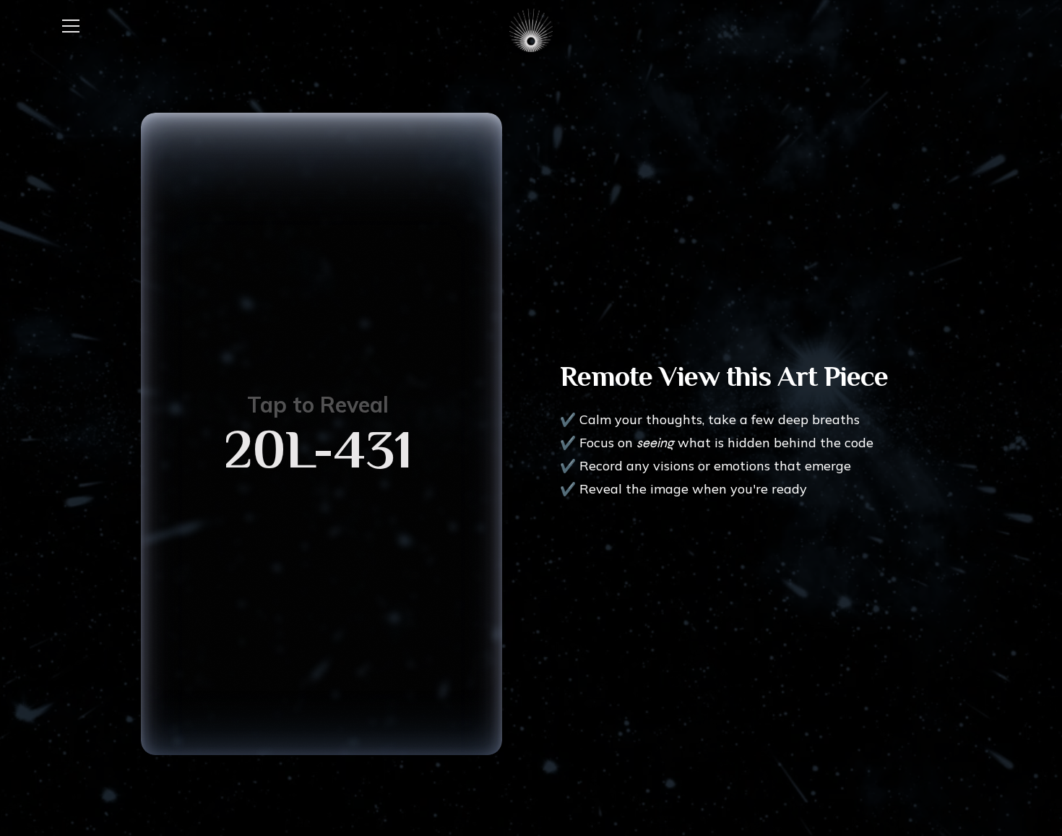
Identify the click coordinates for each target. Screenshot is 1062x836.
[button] (70, 26)
